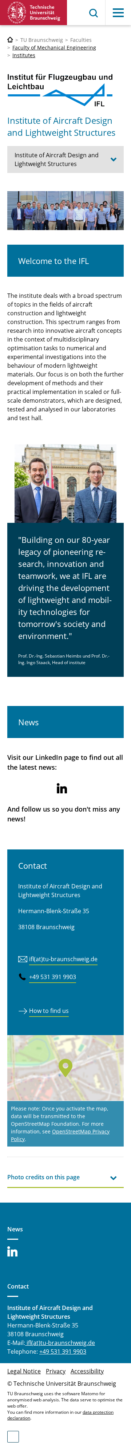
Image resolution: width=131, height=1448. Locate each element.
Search (93, 13)
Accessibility (87, 1371)
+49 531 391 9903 (52, 977)
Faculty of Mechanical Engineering (54, 47)
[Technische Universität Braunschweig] (33, 12)
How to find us (49, 1011)
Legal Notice (24, 1371)
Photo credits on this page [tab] (43, 1177)
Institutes (23, 55)
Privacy (56, 1371)
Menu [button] (118, 13)
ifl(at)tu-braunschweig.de (63, 959)
